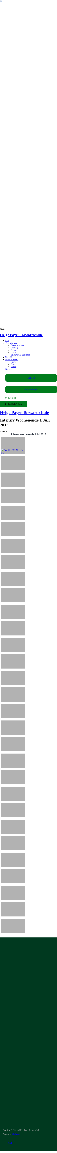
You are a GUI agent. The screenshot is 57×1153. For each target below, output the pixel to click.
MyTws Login (31, 389)
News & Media (11, 359)
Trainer (14, 352)
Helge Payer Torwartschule (21, 335)
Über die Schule (17, 345)
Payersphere (37, 985)
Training (14, 348)
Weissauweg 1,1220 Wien (9, 1030)
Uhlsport (31, 378)
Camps (13, 350)
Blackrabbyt (16, 1134)
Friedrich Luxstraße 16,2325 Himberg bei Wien (13, 1015)
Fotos (13, 364)
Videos (13, 366)
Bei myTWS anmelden (20, 355)
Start (7, 341)
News (13, 362)
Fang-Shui (9, 357)
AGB (10, 1143)
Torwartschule (11, 343)
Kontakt (8, 369)
